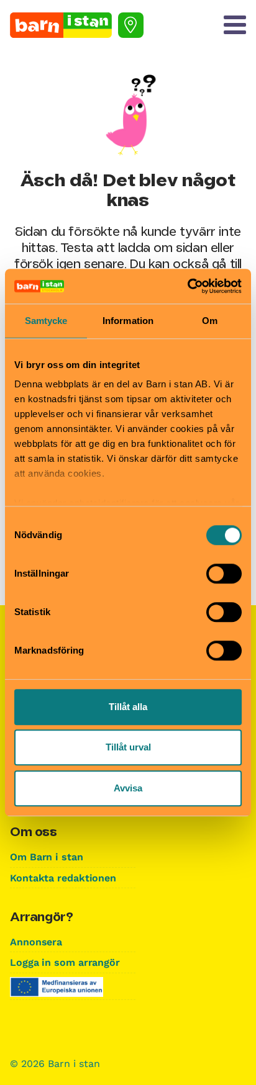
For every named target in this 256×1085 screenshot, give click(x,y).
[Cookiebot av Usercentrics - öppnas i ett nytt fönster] (187, 286)
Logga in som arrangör (65, 962)
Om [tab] (209, 320)
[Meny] (235, 25)
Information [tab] (128, 320)
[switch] (224, 573)
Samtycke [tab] (46, 320)
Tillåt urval (128, 747)
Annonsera (36, 942)
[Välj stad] (131, 25)
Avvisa (128, 788)
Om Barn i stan (46, 857)
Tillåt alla (128, 706)
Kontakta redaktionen (63, 878)
